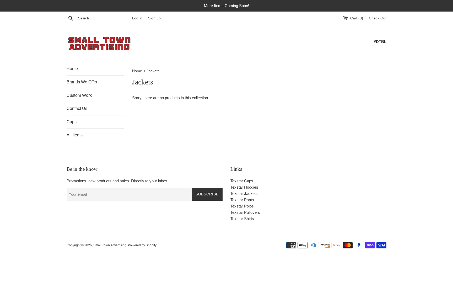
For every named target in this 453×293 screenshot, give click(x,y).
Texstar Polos (242, 206)
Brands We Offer (82, 82)
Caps (72, 122)
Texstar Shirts (242, 218)
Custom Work (79, 95)
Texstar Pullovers (245, 212)
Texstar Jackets (244, 193)
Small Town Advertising (109, 245)
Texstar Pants (242, 200)
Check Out (377, 18)
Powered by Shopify (142, 245)
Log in (137, 18)
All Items (75, 135)
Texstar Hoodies (244, 187)
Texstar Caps (241, 181)
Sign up (154, 18)
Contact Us (77, 108)
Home (72, 68)
